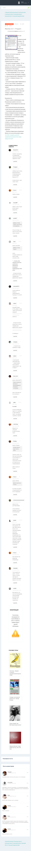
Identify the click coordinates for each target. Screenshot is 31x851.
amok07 (15, 218)
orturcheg (15, 424)
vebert (14, 303)
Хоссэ (16, 31)
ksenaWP (15, 202)
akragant (9, 772)
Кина (9, 795)
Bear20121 (15, 150)
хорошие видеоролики (18, 16)
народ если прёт (9, 138)
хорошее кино (22, 12)
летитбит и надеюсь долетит (12, 135)
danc (14, 241)
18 (7, 25)
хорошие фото (8, 16)
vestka (14, 588)
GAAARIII (15, 568)
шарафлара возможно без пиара (13, 136)
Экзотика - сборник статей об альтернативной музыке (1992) (15, 673)
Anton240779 (16, 286)
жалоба (15, 161)
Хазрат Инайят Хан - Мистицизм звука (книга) (15, 724)
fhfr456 (15, 441)
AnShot (9, 805)
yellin (14, 402)
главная (7, 12)
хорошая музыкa (14, 12)
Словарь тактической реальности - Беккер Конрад (15, 699)
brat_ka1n (15, 376)
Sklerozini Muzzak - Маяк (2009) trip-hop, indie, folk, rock (15, 748)
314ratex (15, 342)
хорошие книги (9, 14)
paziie (14, 520)
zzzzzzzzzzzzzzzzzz (18, 500)
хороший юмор (17, 14)
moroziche (10, 782)
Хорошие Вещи (9, 24)
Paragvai (15, 167)
